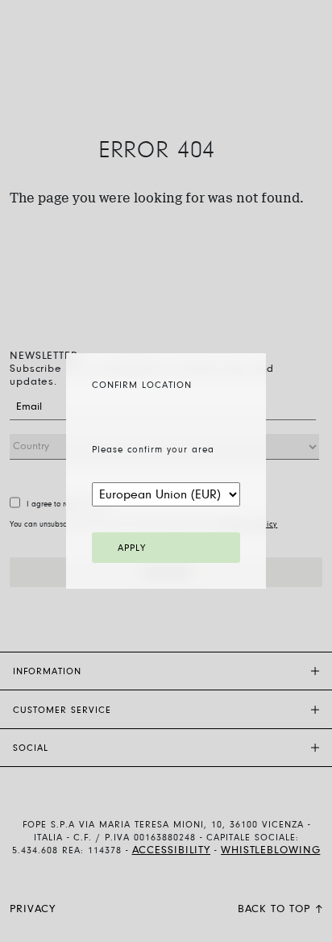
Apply (132, 548)
